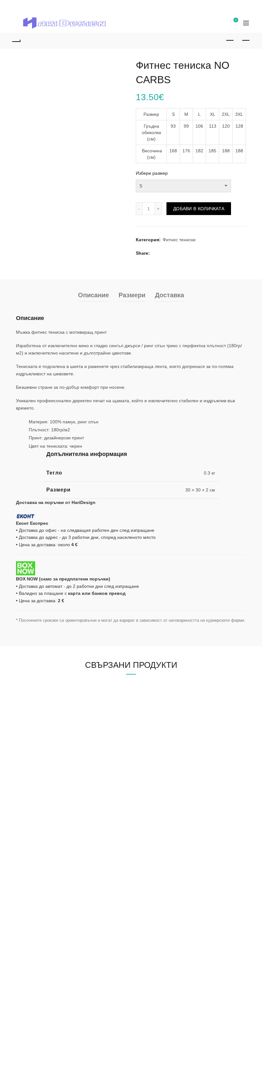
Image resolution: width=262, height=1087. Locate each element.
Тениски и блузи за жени (161, 880)
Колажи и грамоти (154, 783)
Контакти (61, 6)
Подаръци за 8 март (37, 783)
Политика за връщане (39, 997)
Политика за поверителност (45, 978)
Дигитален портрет (36, 889)
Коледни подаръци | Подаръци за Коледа (60, 830)
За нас (36, 6)
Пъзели (143, 792)
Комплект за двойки (156, 899)
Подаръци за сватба (37, 811)
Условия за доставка (37, 1006)
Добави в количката (198, 249)
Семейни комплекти (157, 908)
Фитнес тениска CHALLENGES (130, 622)
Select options (39, 653)
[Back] (16, 40)
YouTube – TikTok (154, 927)
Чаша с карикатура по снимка (47, 880)
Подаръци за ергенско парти (46, 839)
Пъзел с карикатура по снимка (48, 899)
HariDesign (34, 1020)
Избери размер (152, 173)
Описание (93, 336)
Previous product (230, 40)
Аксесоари (147, 917)
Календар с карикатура (40, 927)
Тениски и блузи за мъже (162, 871)
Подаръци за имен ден (40, 802)
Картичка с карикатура (39, 908)
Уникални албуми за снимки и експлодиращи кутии (189, 811)
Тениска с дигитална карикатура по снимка (61, 917)
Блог (17, 6)
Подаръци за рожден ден (42, 792)
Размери (132, 336)
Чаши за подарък (154, 774)
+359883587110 (38, 1047)
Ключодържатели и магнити (165, 820)
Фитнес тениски (179, 281)
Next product (246, 40)
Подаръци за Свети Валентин (47, 774)
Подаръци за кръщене (39, 820)
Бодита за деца (152, 889)
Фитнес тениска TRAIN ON (204, 622)
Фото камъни (149, 802)
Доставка (169, 336)
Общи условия (31, 987)
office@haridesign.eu (43, 1038)
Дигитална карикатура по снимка (50, 871)
